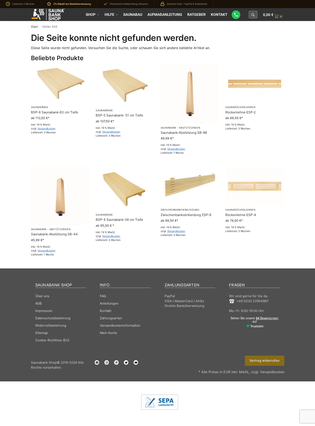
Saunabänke (39, 107)
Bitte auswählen (60, 142)
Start (34, 26)
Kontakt (105, 311)
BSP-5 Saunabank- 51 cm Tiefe (119, 115)
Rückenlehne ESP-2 (240, 112)
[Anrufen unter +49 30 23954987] (236, 14)
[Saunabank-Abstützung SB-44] (60, 196)
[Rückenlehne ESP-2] (254, 83)
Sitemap (41, 333)
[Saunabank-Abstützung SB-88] (190, 93)
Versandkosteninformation (120, 325)
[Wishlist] (82, 70)
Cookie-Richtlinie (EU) (52, 340)
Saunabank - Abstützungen (180, 127)
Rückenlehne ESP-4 (240, 215)
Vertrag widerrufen (264, 360)
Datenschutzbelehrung (52, 318)
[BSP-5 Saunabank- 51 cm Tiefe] (125, 85)
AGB (38, 303)
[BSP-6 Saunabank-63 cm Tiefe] (60, 83)
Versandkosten (46, 128)
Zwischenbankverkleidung (180, 209)
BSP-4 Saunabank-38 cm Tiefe (119, 220)
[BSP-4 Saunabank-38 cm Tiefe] (125, 189)
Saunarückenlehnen (240, 107)
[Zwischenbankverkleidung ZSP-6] (190, 186)
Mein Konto (108, 333)
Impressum (43, 311)
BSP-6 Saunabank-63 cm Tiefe (54, 112)
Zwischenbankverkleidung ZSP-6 (186, 215)
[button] (273, 14)
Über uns (42, 296)
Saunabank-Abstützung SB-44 (54, 234)
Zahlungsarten (111, 318)
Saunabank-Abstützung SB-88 (184, 133)
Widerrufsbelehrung (50, 325)
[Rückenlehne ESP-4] (254, 186)
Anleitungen (109, 303)
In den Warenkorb (190, 162)
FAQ (103, 296)
